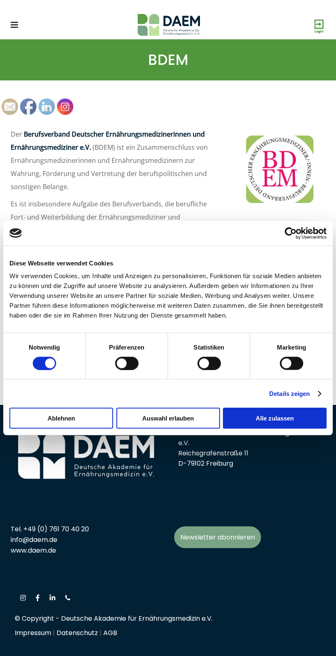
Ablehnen (61, 418)
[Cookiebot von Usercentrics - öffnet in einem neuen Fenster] (291, 233)
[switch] (126, 363)
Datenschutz (77, 633)
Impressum (33, 633)
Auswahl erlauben (168, 418)
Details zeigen (289, 393)
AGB (110, 633)
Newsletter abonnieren (217, 537)
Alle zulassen (275, 418)
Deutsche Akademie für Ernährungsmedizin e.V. (137, 618)
